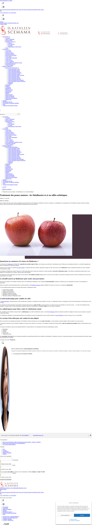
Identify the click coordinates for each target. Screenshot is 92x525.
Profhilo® (10, 83)
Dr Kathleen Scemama (35, 285)
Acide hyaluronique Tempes (14, 74)
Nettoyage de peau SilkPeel (11, 98)
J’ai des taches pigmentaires (11, 57)
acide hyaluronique (5, 301)
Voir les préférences (65, 515)
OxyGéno (10, 45)
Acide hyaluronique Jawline (14, 77)
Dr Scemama (5, 36)
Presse (6, 48)
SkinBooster (10, 264)
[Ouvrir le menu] (0, 110)
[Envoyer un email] (3, 524)
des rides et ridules (21, 267)
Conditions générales (7, 519)
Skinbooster (10, 82)
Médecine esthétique (7, 66)
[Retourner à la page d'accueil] (34, 34)
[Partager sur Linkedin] (3, 343)
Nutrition (5, 100)
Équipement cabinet (9, 41)
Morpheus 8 (8, 92)
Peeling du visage (9, 89)
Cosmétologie (6, 451)
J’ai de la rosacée (9, 60)
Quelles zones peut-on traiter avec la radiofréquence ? (14, 443)
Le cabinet (7, 38)
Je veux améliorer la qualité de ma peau (13, 62)
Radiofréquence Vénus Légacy (14, 46)
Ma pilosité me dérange (10, 63)
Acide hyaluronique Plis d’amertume (16, 80)
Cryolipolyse (8, 87)
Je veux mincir (8, 56)
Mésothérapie (8, 88)
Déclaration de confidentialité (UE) (10, 517)
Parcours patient (8, 40)
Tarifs (4, 104)
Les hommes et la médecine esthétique (11, 103)
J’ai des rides (8, 50)
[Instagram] (3, 7)
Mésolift (7, 93)
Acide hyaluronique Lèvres (14, 70)
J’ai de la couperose (9, 61)
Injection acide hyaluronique (11, 67)
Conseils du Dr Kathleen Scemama (10, 105)
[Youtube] (3, 5)
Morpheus (52, 311)
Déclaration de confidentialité (75, 520)
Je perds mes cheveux (10, 54)
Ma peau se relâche (9, 53)
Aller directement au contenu (6, 0)
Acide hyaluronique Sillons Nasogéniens (16, 81)
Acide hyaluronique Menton (14, 71)
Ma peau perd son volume (10, 55)
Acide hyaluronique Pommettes (14, 72)
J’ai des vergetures (9, 65)
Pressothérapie (8, 91)
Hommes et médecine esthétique (9, 513)
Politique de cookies (73, 519)
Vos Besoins (5, 49)
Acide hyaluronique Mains (13, 76)
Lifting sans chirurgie (9, 97)
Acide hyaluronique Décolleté (14, 78)
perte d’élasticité (59, 315)
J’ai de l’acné (8, 59)
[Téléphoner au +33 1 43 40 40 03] (1, 524)
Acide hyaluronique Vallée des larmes (16, 75)
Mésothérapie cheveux (7, 101)
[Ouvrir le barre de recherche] (1, 109)
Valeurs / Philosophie (9, 39)
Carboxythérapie (8, 94)
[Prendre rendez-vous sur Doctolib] (6, 524)
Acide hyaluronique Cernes (14, 69)
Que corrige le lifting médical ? (9, 444)
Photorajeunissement (9, 95)
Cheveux (5, 450)
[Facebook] (3, 3)
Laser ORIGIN (11, 44)
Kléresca (10, 43)
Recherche (2, 114)
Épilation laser (8, 99)
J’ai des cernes (8, 51)
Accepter (82, 515)
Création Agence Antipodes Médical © (11, 516)
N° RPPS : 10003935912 (8, 520)
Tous (4, 449)
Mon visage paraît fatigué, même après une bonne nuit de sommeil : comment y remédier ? (22, 442)
